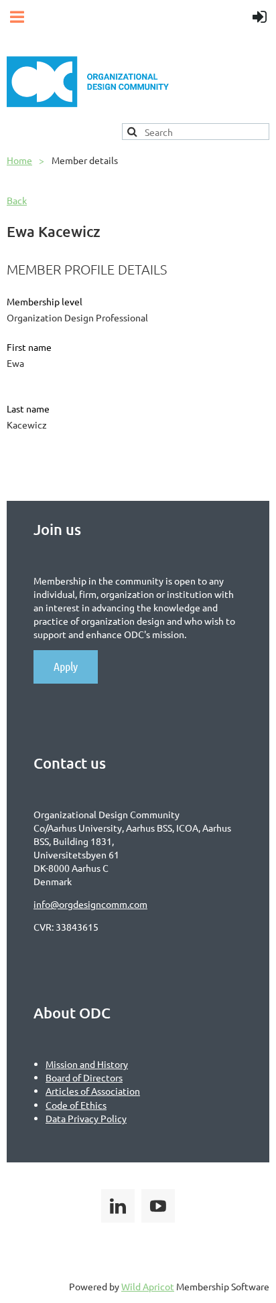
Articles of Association (93, 1091)
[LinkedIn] (118, 1206)
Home (19, 160)
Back (17, 200)
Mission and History (87, 1064)
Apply (66, 666)
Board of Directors (84, 1077)
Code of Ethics (76, 1105)
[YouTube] (158, 1206)
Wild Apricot (147, 1286)
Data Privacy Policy (86, 1118)
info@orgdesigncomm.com (90, 904)
